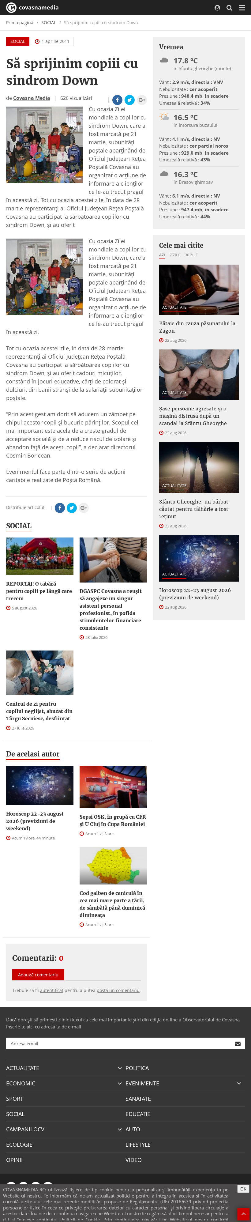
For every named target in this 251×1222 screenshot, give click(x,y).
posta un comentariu (118, 990)
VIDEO (134, 1160)
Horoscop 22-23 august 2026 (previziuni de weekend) (35, 821)
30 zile (191, 255)
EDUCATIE (138, 1114)
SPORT (14, 1098)
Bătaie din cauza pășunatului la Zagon (197, 327)
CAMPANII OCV (25, 1129)
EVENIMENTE (142, 1083)
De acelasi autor (33, 754)
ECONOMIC (20, 1083)
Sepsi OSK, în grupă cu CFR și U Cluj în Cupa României (113, 820)
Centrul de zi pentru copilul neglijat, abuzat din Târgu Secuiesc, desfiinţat (39, 711)
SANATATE (138, 1098)
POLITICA (137, 1068)
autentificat (51, 990)
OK (243, 1189)
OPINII (14, 1160)
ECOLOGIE (19, 1144)
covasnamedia (38, 7)
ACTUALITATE (174, 307)
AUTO (133, 1129)
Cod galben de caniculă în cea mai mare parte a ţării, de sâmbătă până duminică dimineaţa (112, 904)
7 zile (175, 255)
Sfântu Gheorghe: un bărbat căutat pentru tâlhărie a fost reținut (193, 509)
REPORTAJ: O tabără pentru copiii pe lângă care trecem (39, 591)
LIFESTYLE (138, 1144)
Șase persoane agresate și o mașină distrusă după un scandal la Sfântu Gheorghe (193, 415)
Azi (162, 255)
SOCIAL (48, 22)
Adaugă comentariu (38, 975)
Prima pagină (19, 22)
